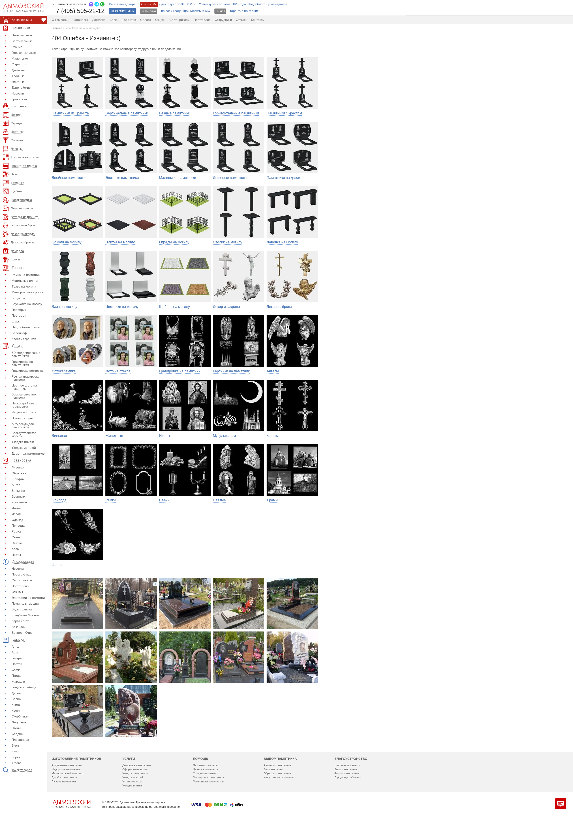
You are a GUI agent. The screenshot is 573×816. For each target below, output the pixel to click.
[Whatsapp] (102, 4)
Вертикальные (22, 41)
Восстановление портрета (24, 396)
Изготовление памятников (76, 758)
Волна (16, 699)
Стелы (16, 728)
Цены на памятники (205, 769)
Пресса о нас (21, 574)
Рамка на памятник (26, 275)
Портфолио (20, 586)
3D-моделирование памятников (26, 354)
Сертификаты (22, 580)
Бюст (15, 745)
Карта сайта (20, 621)
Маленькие (20, 58)
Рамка (16, 531)
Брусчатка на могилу (27, 304)
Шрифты (18, 479)
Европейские (21, 87)
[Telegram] (96, 4)
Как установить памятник (280, 777)
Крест (16, 710)
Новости (18, 568)
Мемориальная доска (27, 292)
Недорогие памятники (66, 769)
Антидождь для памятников (23, 425)
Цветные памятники (347, 765)
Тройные (18, 76)
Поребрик (19, 309)
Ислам (16, 514)
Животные (19, 502)
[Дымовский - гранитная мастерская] (21, 8)
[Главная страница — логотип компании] (71, 803)
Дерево (17, 693)
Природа (18, 525)
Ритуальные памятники (67, 765)
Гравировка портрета (27, 370)
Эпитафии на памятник (29, 597)
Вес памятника (273, 769)
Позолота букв (22, 418)
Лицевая (18, 467)
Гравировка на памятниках (22, 363)
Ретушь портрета (24, 412)
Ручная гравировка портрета (25, 378)
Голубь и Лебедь (24, 687)
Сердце (17, 734)
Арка (15, 652)
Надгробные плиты (26, 327)
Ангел (16, 485)
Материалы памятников (208, 781)
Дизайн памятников (64, 777)
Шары (16, 321)
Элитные (18, 82)
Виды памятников (345, 769)
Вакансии (19, 627)
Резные (17, 47)
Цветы (16, 554)
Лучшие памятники (64, 781)
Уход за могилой (24, 447)
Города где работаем (347, 777)
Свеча (16, 537)
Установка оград (132, 781)
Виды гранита (22, 609)
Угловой (17, 763)
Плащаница (20, 739)
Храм (15, 549)
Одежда (17, 520)
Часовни (18, 93)
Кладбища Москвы (25, 615)
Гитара (17, 658)
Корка (16, 757)
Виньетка (18, 490)
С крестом (19, 64)
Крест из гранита (24, 339)
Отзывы (17, 592)
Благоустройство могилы (24, 434)
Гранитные (20, 99)
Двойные (18, 70)
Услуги (128, 758)
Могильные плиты (25, 280)
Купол (16, 751)
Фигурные (19, 722)
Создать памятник (204, 773)
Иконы (16, 508)
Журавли (18, 681)
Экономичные (22, 35)
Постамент (20, 315)
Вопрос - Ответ (23, 632)
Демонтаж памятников (28, 453)
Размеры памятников (277, 765)
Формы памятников (346, 773)
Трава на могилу (24, 286)
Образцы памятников (277, 773)
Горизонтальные (24, 52)
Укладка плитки (23, 442)
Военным (18, 496)
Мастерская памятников (208, 777)
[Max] (91, 4)
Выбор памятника (280, 758)
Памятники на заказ (205, 765)
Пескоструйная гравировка (23, 405)
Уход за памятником (135, 773)
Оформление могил (135, 769)
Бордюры (19, 298)
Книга (16, 704)
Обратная (19, 473)
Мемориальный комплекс (68, 773)
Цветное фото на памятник (24, 387)
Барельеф (19, 333)
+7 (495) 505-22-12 (78, 11)
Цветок (17, 664)
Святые (17, 543)
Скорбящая (20, 716)
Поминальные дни (25, 603)
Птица (16, 675)
